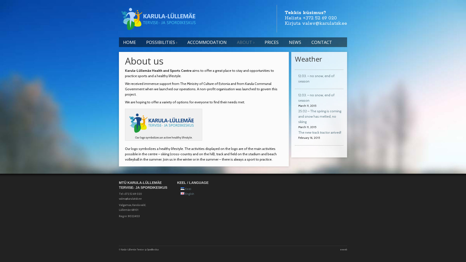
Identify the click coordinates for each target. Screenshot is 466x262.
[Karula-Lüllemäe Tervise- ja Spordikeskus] (161, 18)
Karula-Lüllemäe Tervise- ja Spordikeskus (140, 249)
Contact (321, 42)
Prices (272, 42)
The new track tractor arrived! (319, 132)
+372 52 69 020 (320, 18)
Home (129, 42)
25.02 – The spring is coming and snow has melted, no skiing (319, 116)
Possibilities (160, 42)
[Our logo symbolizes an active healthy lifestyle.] (163, 123)
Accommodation (207, 42)
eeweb (343, 249)
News (295, 42)
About (244, 42)
